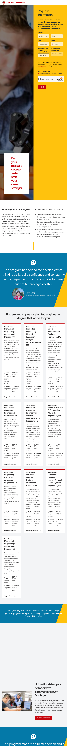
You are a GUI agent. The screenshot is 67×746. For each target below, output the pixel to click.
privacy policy (42, 66)
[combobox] (53, 44)
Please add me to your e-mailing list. (51, 73)
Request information (43, 718)
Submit (42, 87)
